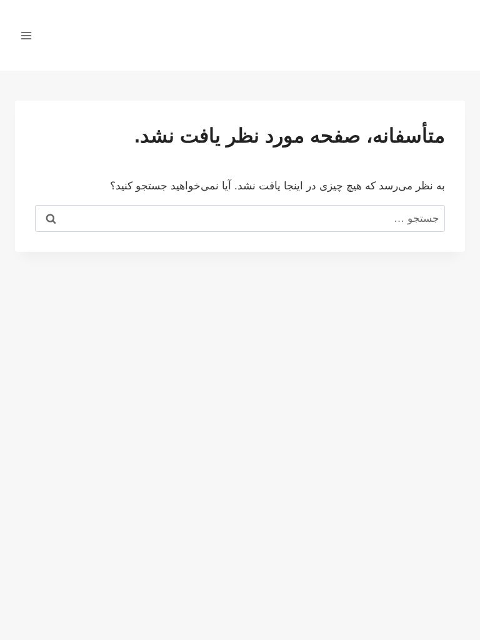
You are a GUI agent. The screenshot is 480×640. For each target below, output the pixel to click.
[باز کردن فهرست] (26, 35)
